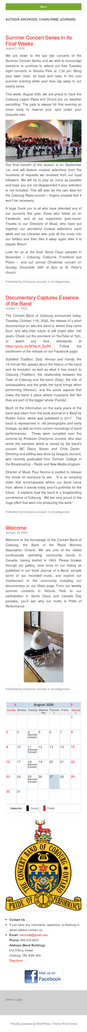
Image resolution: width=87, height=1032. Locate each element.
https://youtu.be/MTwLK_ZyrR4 (28, 346)
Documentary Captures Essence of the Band (42, 300)
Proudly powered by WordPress (30, 1024)
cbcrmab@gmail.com (33, 935)
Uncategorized (60, 281)
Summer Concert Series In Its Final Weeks (39, 40)
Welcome (16, 527)
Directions (16, 960)
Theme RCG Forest (64, 1024)
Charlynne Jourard (34, 281)
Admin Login (14, 999)
